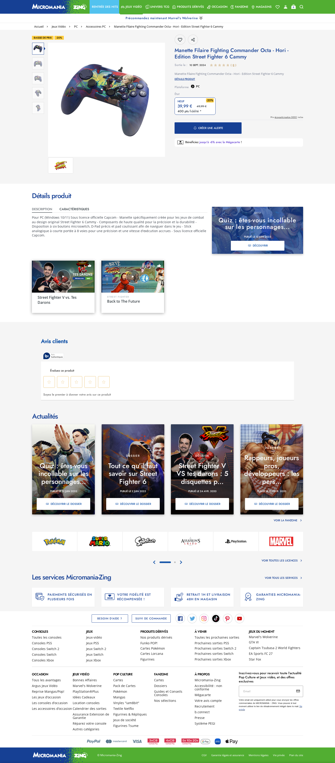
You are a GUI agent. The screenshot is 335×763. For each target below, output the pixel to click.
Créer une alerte (210, 128)
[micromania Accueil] (58, 7)
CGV (204, 755)
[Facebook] (180, 618)
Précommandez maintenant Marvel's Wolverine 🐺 (165, 18)
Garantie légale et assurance (227, 755)
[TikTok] (216, 618)
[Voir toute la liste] (277, 7)
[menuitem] (104, 7)
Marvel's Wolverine (263, 637)
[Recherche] (301, 6)
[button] (104, 7)
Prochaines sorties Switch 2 (215, 648)
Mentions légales (258, 755)
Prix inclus (287, 117)
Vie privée (279, 755)
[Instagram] (204, 618)
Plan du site (296, 755)
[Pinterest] (227, 618)
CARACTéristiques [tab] (74, 209)
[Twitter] (192, 618)
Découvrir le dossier (66, 504)
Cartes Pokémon (152, 648)
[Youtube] (239, 618)
